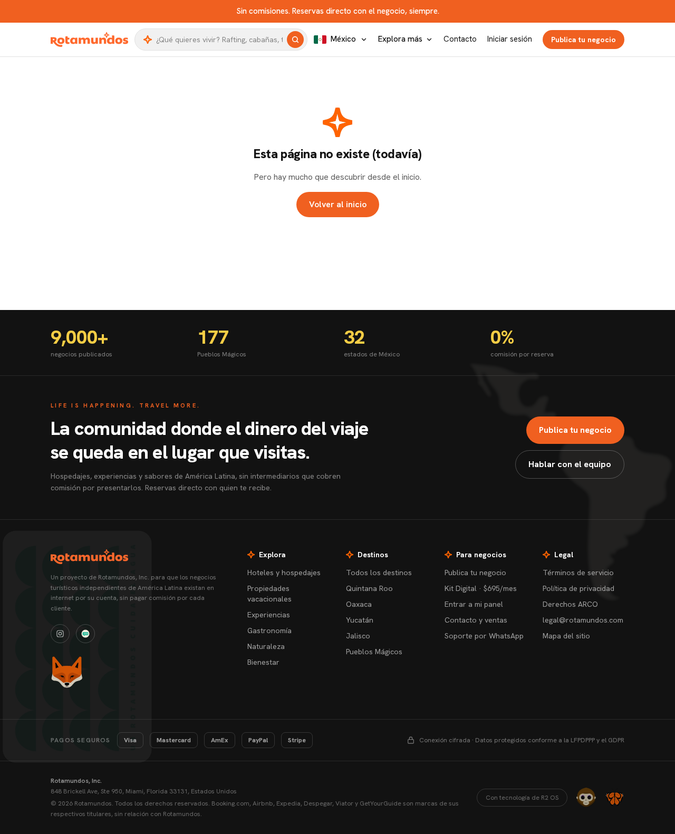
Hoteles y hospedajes (284, 572)
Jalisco (358, 636)
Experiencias (268, 614)
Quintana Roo (369, 588)
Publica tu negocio (583, 39)
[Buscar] (295, 39)
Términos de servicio (578, 572)
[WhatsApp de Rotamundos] (85, 633)
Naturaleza (266, 646)
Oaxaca (359, 604)
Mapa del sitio (566, 636)
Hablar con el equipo (569, 464)
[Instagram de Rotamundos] (60, 633)
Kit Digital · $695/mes (481, 588)
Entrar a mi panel (474, 604)
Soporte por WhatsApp (484, 636)
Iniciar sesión (509, 39)
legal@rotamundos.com (583, 620)
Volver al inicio (338, 204)
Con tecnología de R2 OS (522, 797)
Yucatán (359, 620)
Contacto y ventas (476, 620)
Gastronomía (269, 630)
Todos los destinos (379, 572)
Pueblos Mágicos (374, 651)
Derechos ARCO (570, 604)
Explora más (400, 39)
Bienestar (263, 662)
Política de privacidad (578, 588)
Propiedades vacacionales (269, 594)
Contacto (460, 39)
